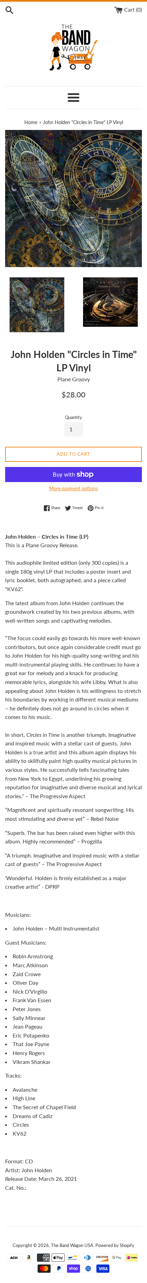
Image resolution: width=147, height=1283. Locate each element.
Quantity (73, 417)
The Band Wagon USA (72, 1245)
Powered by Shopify (114, 1245)
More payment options (73, 488)
